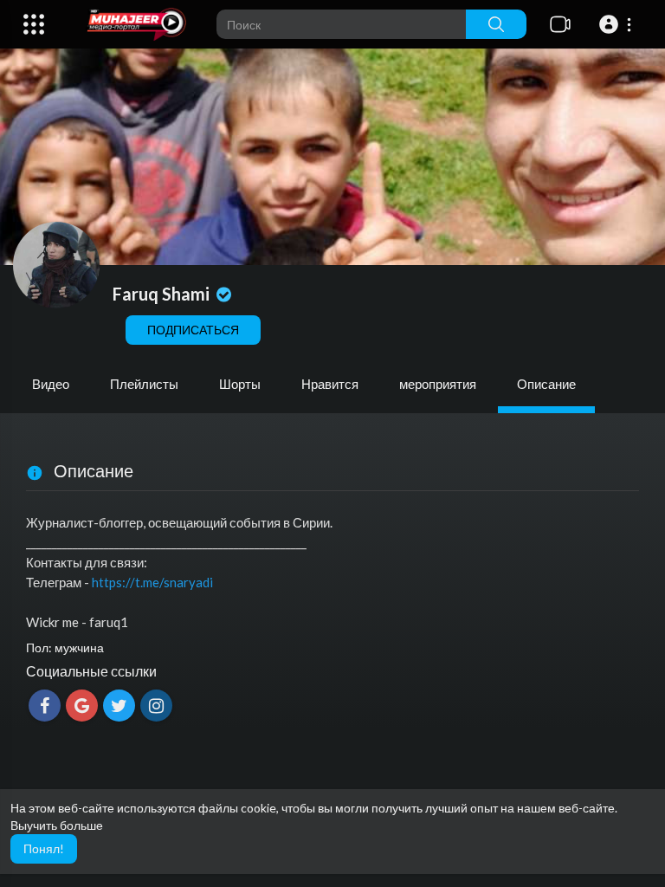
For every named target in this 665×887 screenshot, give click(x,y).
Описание (546, 384)
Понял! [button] (43, 848)
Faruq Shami (163, 293)
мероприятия (437, 384)
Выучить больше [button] (56, 825)
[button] (618, 24)
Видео (50, 384)
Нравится (329, 384)
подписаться (193, 329)
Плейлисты (144, 384)
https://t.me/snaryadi (152, 582)
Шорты (240, 384)
